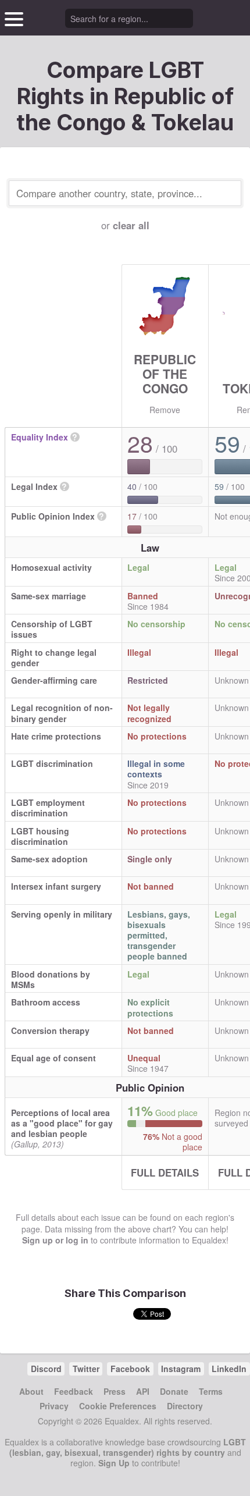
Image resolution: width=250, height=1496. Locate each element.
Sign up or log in (55, 1240)
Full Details (165, 1172)
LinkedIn (229, 1368)
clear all (131, 225)
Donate (174, 1391)
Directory (185, 1406)
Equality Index (39, 437)
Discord (46, 1368)
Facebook (130, 1368)
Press (114, 1391)
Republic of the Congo (165, 373)
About (31, 1391)
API (142, 1391)
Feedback (73, 1391)
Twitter (86, 1368)
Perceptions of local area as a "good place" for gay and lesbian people (62, 1123)
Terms (211, 1391)
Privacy (54, 1406)
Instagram (181, 1368)
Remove (164, 409)
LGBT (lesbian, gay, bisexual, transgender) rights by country (127, 1447)
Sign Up (114, 1463)
